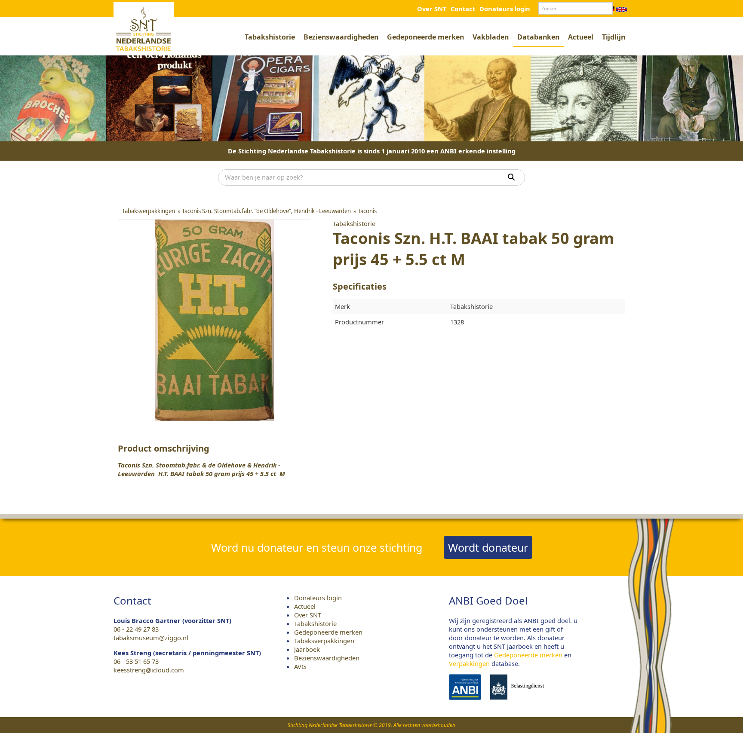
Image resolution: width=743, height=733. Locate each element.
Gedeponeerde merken (425, 37)
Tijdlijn (613, 37)
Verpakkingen (469, 663)
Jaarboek (307, 649)
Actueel (580, 37)
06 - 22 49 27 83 (136, 629)
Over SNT (431, 8)
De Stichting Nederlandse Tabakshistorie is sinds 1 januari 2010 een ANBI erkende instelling (372, 151)
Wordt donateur (488, 547)
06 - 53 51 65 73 (136, 661)
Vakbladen (491, 37)
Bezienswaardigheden (341, 37)
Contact (463, 8)
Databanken (538, 37)
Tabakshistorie (270, 37)
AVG (300, 666)
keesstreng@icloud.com (149, 670)
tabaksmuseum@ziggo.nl (151, 637)
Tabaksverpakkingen (324, 640)
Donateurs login (504, 8)
